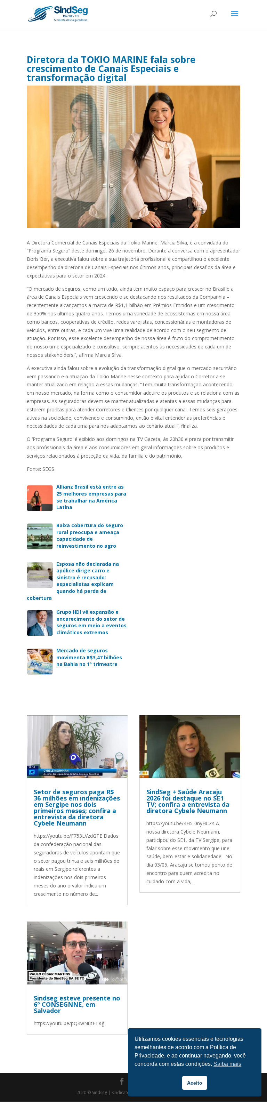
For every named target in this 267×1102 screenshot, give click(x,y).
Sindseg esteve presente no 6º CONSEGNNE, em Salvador (77, 1004)
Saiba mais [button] (227, 1064)
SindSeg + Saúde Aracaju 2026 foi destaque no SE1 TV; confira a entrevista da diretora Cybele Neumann (187, 801)
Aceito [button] (194, 1083)
